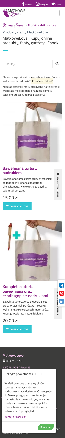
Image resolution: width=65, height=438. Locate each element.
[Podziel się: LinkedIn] (61, 301)
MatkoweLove (14, 13)
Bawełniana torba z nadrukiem (20, 170)
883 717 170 (13, 361)
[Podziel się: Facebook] (61, 285)
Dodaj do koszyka (18, 206)
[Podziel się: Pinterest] (61, 293)
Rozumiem (45, 427)
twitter (58, 5)
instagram (44, 5)
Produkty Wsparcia (57, 186)
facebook (28, 5)
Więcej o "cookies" (15, 417)
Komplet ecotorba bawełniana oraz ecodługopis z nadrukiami (25, 291)
